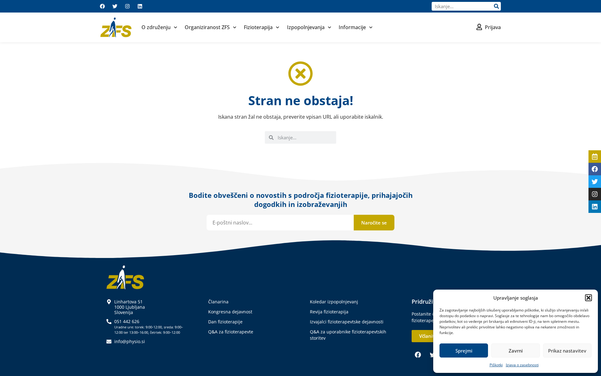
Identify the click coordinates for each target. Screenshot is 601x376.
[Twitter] (115, 6)
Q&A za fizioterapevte (230, 332)
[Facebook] (102, 6)
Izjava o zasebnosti (522, 365)
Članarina (218, 302)
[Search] (496, 6)
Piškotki (496, 365)
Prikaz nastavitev (567, 351)
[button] (588, 298)
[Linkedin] (140, 6)
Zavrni (516, 351)
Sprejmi (463, 351)
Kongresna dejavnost (230, 312)
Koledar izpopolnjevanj (334, 302)
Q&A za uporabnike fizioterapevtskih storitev (348, 335)
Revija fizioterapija (329, 312)
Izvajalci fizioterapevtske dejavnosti (346, 322)
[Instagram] (127, 6)
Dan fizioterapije (225, 322)
